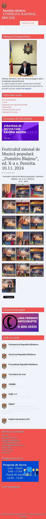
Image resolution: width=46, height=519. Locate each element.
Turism (4, 102)
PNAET (12, 404)
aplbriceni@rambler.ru (16, 445)
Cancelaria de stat (17, 374)
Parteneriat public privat (11, 109)
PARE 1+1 (13, 394)
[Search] (41, 23)
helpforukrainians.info (19, 419)
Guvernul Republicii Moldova (22, 354)
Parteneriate (7, 107)
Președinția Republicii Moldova (23, 364)
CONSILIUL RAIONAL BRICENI (19, 16)
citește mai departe (23, 88)
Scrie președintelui (9, 100)
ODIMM (12, 384)
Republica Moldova (14, 10)
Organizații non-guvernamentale (14, 105)
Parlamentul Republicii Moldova (23, 344)
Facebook (6, 452)
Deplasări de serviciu (10, 112)
